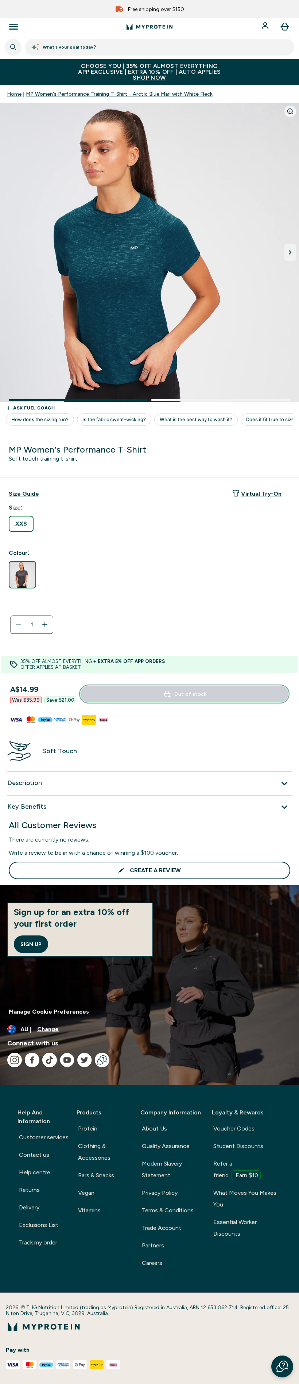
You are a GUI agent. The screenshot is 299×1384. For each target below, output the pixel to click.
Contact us (34, 1155)
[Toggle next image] (290, 252)
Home (14, 94)
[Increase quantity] (45, 624)
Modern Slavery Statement (162, 1169)
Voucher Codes (234, 1128)
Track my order (38, 1242)
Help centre (34, 1172)
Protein (87, 1128)
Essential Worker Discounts (235, 1228)
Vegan (86, 1193)
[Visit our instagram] (14, 1060)
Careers (152, 1263)
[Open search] (13, 47)
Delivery (29, 1207)
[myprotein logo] (149, 26)
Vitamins (89, 1210)
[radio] (21, 524)
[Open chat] (102, 1060)
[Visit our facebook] (32, 1060)
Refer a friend (235, 1169)
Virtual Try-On (261, 494)
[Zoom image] (290, 111)
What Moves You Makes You (244, 1199)
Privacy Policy (160, 1193)
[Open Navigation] (13, 27)
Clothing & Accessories (94, 1152)
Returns (29, 1190)
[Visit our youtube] (67, 1060)
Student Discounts (238, 1146)
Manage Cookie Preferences (49, 1012)
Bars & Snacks (96, 1175)
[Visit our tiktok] (49, 1060)
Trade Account (161, 1228)
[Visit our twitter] (84, 1060)
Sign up (31, 944)
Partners (153, 1245)
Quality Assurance (166, 1146)
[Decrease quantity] (19, 624)
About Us (154, 1128)
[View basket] (284, 27)
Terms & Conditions (168, 1210)
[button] (282, 1366)
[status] (32, 624)
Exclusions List (38, 1225)
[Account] (265, 27)
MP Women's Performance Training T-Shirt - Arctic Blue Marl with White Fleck (119, 94)
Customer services (44, 1137)
